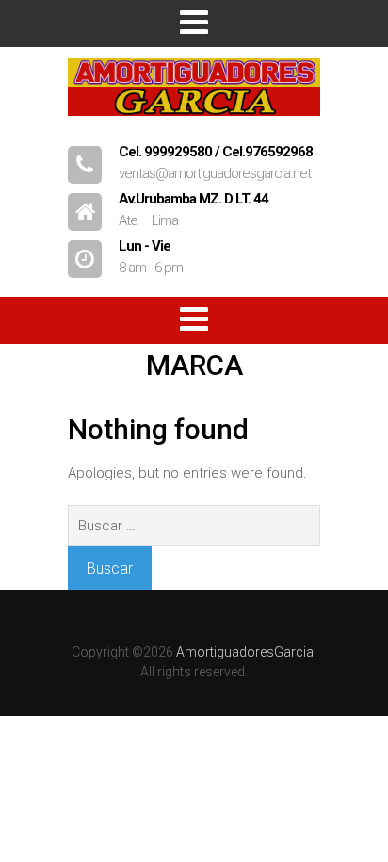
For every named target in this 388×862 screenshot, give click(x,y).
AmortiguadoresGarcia (245, 651)
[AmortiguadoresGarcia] (194, 124)
